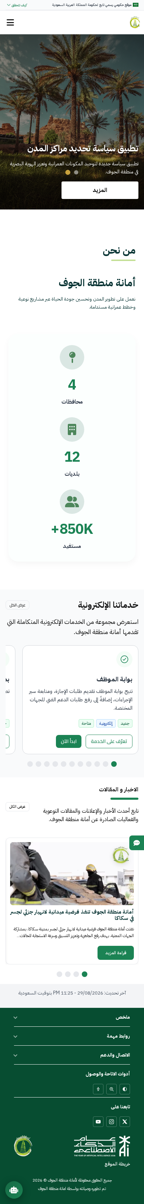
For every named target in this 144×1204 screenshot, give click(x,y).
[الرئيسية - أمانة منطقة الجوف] (135, 22)
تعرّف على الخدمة (109, 741)
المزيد (100, 190)
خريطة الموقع (117, 1164)
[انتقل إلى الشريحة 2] (67, 172)
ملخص (123, 1017)
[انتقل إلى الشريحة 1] (76, 172)
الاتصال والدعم (115, 1055)
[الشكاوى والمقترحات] (136, 842)
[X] (125, 1121)
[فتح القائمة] (10, 22)
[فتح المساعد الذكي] (14, 1189)
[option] (72, 901)
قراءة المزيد (116, 953)
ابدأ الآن (66, 742)
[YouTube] (98, 1121)
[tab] (114, 764)
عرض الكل (17, 604)
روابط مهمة (118, 1036)
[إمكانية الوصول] (98, 1089)
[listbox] (72, 901)
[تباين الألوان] (125, 1089)
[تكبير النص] (111, 1089)
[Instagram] (111, 1121)
